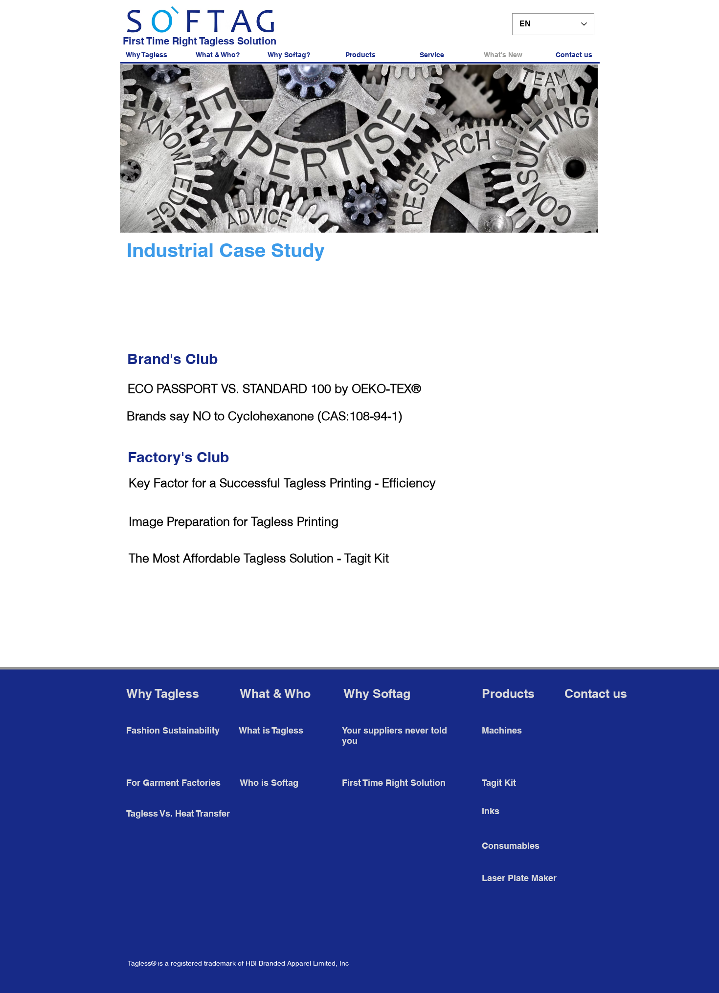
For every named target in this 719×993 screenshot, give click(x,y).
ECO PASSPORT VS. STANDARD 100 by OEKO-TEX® (274, 388)
